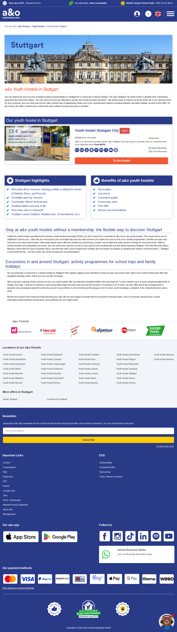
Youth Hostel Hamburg (89, 364)
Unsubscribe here (165, 446)
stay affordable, (90, 3)
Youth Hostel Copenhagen (53, 364)
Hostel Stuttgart (10, 399)
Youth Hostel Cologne (51, 359)
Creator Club (9, 491)
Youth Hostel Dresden (51, 373)
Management (9, 514)
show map (154, 138)
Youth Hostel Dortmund (52, 369)
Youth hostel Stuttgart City (97, 130)
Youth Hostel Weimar (164, 359)
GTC (5, 481)
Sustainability (105, 462)
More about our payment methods (18, 588)
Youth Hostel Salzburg (126, 369)
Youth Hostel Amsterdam (14, 359)
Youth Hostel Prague (126, 359)
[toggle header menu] (170, 13)
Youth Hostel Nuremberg (127, 354)
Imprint (6, 486)
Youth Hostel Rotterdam (127, 364)
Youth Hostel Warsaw (164, 354)
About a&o (8, 509)
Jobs (5, 495)
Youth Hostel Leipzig (88, 369)
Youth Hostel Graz (86, 359)
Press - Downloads (12, 500)
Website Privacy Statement (15, 505)
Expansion (8, 476)
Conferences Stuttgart (57, 399)
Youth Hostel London (88, 373)
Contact (6, 462)
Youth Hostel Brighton (13, 378)
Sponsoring (104, 472)
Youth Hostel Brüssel (12, 383)
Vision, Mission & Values (110, 476)
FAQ (5, 472)
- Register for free (25, 3)
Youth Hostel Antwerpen (14, 364)
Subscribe (88, 439)
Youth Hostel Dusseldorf (52, 378)
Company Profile (107, 467)
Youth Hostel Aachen (12, 354)
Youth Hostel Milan (87, 378)
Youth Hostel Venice (125, 378)
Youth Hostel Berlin (12, 369)
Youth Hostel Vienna (126, 383)
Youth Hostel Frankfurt (88, 354)
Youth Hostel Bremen (13, 373)
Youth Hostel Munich (88, 383)
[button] (31, 3)
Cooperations (9, 467)
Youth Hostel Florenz (50, 383)
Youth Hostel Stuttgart (126, 373)
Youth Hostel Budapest (51, 354)
